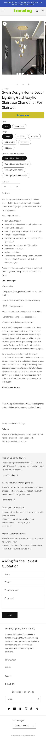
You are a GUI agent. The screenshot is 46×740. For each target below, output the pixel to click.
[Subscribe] (38, 699)
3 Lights (34, 136)
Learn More (7, 499)
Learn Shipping (8, 475)
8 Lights (8, 148)
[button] (3, 11)
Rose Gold (19, 126)
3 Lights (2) (10, 142)
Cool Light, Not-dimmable (16, 175)
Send (9, 615)
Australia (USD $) (21, 725)
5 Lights (24, 142)
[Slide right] (28, 84)
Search (8, 666)
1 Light (8, 136)
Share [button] (7, 193)
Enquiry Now (23, 115)
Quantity (5, 181)
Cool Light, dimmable (14, 169)
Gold (6, 126)
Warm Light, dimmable (14, 158)
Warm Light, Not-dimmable (16, 164)
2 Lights (20, 136)
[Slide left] (17, 84)
